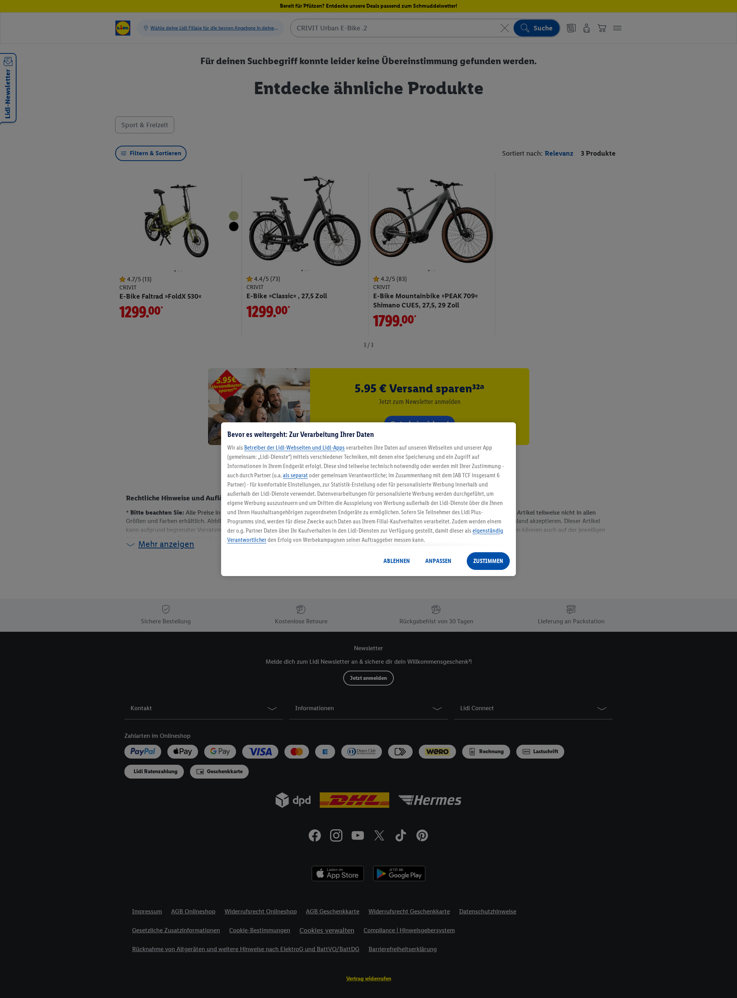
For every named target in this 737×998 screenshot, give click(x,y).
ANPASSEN (438, 561)
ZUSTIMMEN (488, 561)
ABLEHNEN (396, 561)
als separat (295, 475)
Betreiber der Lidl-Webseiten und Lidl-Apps (294, 447)
